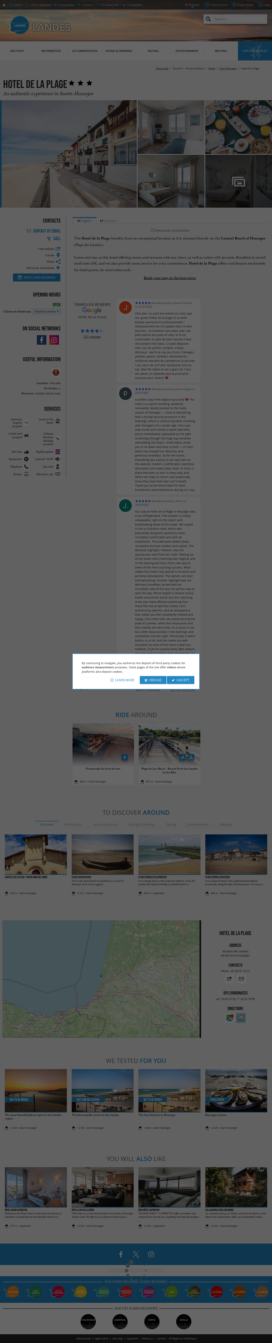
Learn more (125, 680)
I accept (183, 680)
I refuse (155, 680)
